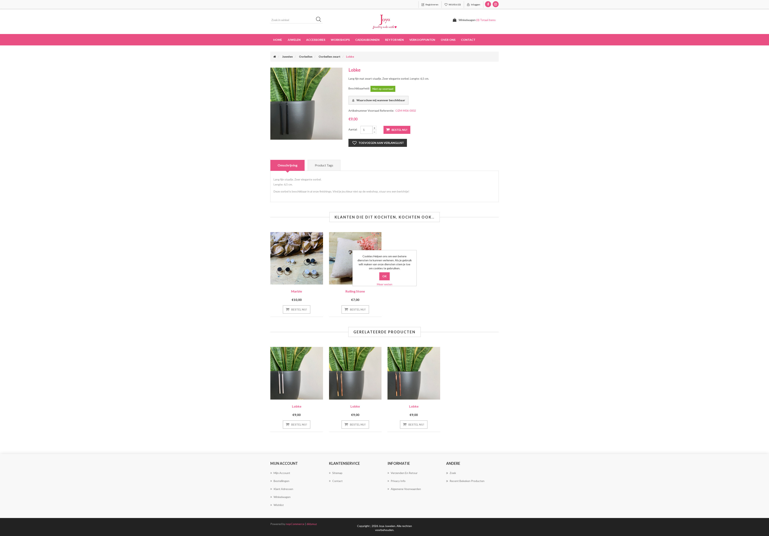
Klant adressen (283, 489)
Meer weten (384, 284)
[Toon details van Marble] (296, 258)
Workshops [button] (340, 39)
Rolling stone (355, 291)
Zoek (453, 473)
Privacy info (398, 481)
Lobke (296, 406)
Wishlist (279, 505)
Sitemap (337, 473)
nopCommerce (295, 524)
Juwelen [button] (294, 39)
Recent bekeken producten (467, 481)
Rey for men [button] (394, 39)
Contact (468, 39)
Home (277, 39)
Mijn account (282, 473)
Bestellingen (281, 481)
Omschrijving (287, 165)
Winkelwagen (282, 497)
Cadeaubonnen (367, 39)
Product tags (324, 165)
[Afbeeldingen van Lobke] (306, 103)
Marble (296, 291)
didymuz (312, 524)
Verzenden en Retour (404, 473)
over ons (448, 39)
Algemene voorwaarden (406, 489)
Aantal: (352, 129)
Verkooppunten (422, 39)
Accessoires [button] (315, 39)
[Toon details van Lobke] (296, 373)
